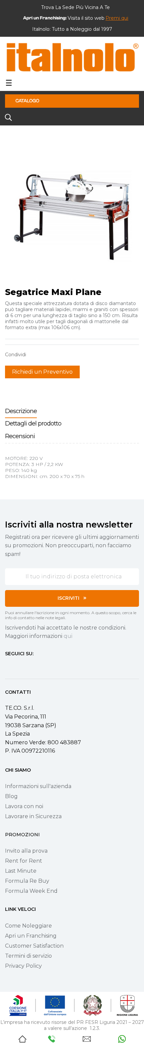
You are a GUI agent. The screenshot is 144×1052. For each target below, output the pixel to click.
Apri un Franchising (31, 936)
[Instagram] (19, 666)
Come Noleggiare (28, 926)
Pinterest (55, 355)
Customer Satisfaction (34, 946)
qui (68, 636)
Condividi (34, 355)
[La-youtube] (31, 666)
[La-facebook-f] (7, 666)
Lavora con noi (24, 806)
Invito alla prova (26, 851)
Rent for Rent (23, 861)
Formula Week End (31, 891)
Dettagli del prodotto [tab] (33, 423)
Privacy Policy (23, 966)
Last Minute (21, 871)
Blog (11, 796)
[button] (116, 18)
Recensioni (20, 436)
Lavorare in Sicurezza (33, 816)
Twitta (45, 355)
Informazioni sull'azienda (38, 786)
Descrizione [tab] (21, 411)
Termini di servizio (28, 956)
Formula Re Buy (27, 881)
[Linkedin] (44, 666)
